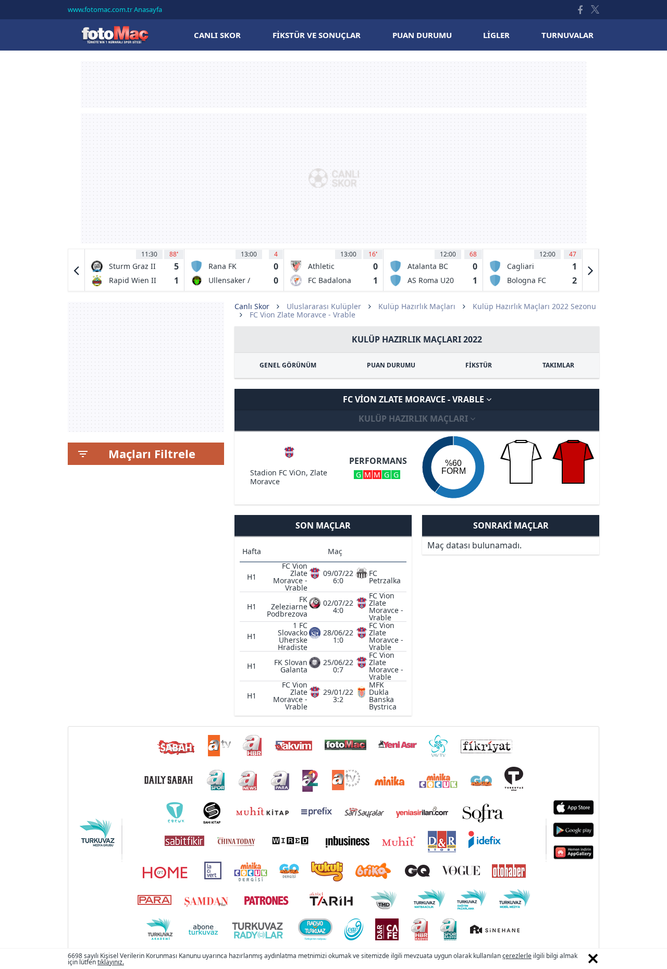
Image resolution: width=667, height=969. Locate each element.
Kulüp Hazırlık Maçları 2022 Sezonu (534, 306)
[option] (134, 270)
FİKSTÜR (478, 365)
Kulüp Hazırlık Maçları (416, 306)
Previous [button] (76, 270)
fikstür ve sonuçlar (317, 35)
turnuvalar (567, 35)
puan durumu (422, 35)
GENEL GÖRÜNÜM (288, 365)
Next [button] (590, 270)
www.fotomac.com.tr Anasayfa (115, 9)
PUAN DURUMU (391, 365)
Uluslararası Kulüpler (324, 306)
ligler (496, 35)
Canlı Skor (115, 34)
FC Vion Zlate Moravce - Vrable (414, 399)
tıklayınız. (110, 962)
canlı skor (217, 35)
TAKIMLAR (558, 365)
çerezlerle (517, 955)
